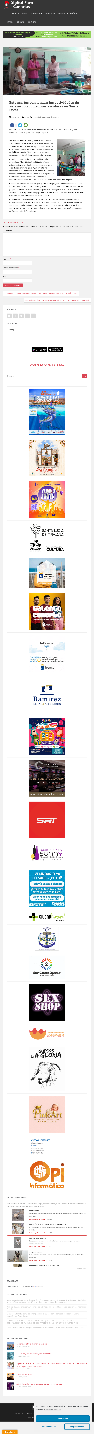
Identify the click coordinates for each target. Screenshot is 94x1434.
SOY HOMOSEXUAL (24, 1374)
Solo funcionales (49, 1427)
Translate (40, 1286)
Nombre (7, 259)
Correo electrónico (11, 268)
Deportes (20, 22)
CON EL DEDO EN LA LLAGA (47, 365)
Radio (14, 13)
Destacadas (50, 13)
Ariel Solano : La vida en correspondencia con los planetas (40, 1384)
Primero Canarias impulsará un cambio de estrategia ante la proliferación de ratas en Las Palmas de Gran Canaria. (46, 1308)
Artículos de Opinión (66, 13)
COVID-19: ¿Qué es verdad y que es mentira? (34, 1353)
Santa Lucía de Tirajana (50, 117)
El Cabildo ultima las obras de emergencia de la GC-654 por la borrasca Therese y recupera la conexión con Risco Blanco (44, 1315)
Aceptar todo (63, 1418)
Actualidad (35, 13)
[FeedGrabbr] (47, 1268)
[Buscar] (84, 376)
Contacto (32, 22)
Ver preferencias (77, 1427)
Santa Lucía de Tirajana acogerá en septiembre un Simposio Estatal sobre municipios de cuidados (45, 1328)
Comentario (7, 230)
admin (26, 117)
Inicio (24, 13)
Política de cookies (52, 1410)
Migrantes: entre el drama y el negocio (32, 1344)
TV (7, 13)
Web (4, 276)
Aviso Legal (31, 1414)
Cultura (10, 22)
